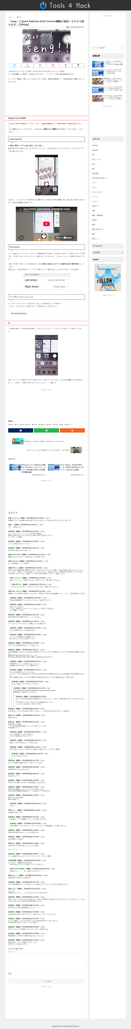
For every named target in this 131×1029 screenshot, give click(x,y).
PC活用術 (95, 173)
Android (94, 145)
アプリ (94, 183)
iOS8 (22, 424)
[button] (122, 48)
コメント (11, 951)
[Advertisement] (46, 98)
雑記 (93, 234)
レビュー (95, 201)
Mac (93, 164)
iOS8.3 (28, 424)
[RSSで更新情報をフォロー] (72, 430)
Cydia (11, 424)
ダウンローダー (97, 192)
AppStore (95, 150)
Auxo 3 (12, 71)
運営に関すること (98, 229)
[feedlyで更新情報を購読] (46, 430)
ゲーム (94, 187)
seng (32, 74)
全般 (93, 211)
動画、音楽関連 (97, 215)
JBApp (49, 424)
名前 (9, 973)
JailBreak (42, 424)
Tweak (56, 424)
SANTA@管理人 (19, 869)
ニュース (95, 197)
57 (70, 27)
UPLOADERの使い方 (99, 178)
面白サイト (96, 238)
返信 (47, 518)
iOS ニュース (96, 159)
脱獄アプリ (69, 424)
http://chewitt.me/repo (19, 313)
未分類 (94, 220)
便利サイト (96, 206)
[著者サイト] (20, 430)
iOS (17, 424)
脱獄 (11, 421)
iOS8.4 (35, 424)
